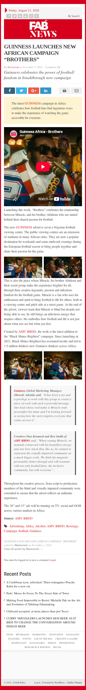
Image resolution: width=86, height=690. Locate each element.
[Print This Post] (64, 90)
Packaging (73, 634)
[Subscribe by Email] (31, 16)
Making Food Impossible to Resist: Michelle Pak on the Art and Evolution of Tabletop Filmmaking (43, 602)
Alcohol (40, 526)
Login (52, 560)
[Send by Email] (76, 90)
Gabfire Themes (74, 682)
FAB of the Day (43, 638)
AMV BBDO (27, 331)
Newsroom (13, 67)
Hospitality (19, 643)
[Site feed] (37, 16)
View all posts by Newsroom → (23, 548)
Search (75, 16)
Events (27, 638)
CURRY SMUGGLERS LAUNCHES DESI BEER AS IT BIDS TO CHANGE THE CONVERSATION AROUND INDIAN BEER (41, 622)
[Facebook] (9, 16)
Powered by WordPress (53, 682)
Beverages (22, 634)
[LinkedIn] (20, 16)
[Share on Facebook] (10, 90)
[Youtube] (26, 16)
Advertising (16, 526)
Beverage (72, 526)
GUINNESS (33, 103)
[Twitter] (15, 16)
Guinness (20, 391)
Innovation (56, 634)
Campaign (10, 531)
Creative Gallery (66, 638)
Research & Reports (37, 647)
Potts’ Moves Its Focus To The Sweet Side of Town (37, 593)
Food (9, 634)
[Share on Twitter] (22, 90)
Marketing (39, 634)
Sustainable (37, 643)
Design (52, 643)
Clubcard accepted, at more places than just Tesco (37, 611)
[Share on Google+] (34, 90)
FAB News (18, 682)
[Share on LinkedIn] (46, 90)
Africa (30, 526)
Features (14, 638)
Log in (37, 682)
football (23, 531)
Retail (57, 647)
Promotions (67, 643)
